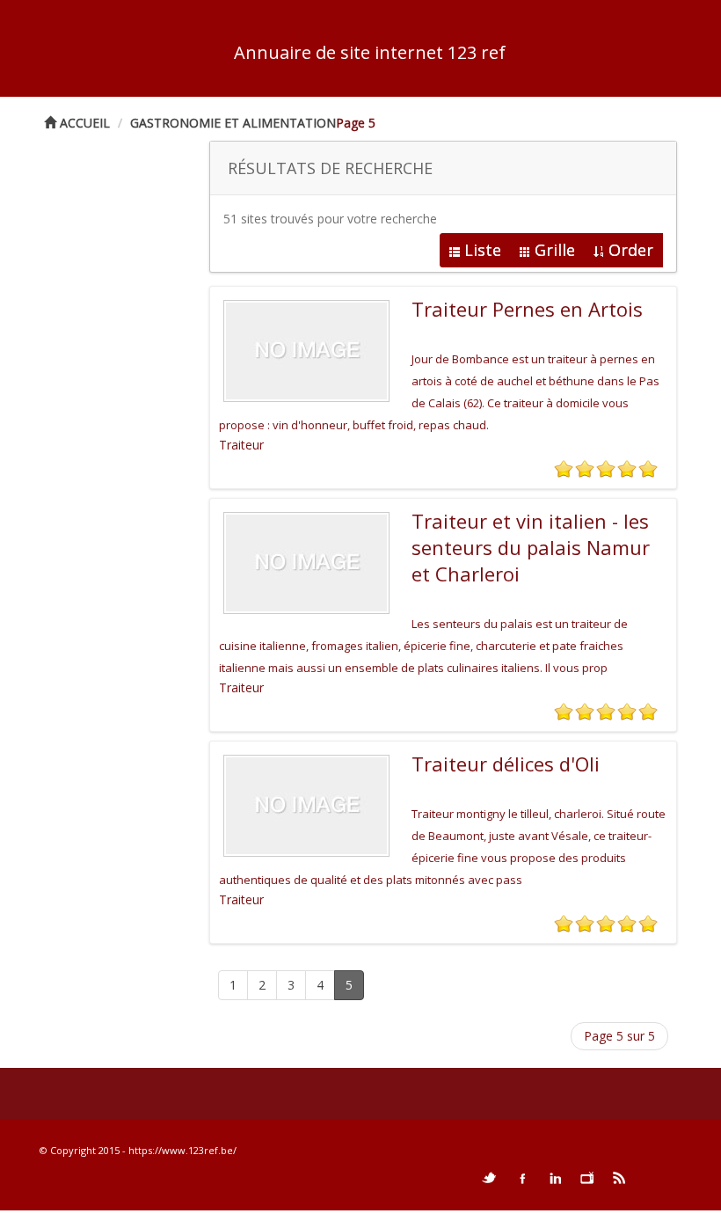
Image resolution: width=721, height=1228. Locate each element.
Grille (555, 249)
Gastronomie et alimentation (233, 122)
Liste (482, 249)
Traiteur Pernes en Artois (527, 309)
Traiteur (241, 444)
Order (630, 249)
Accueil (83, 122)
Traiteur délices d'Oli (505, 763)
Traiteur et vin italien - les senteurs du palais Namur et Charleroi (530, 547)
